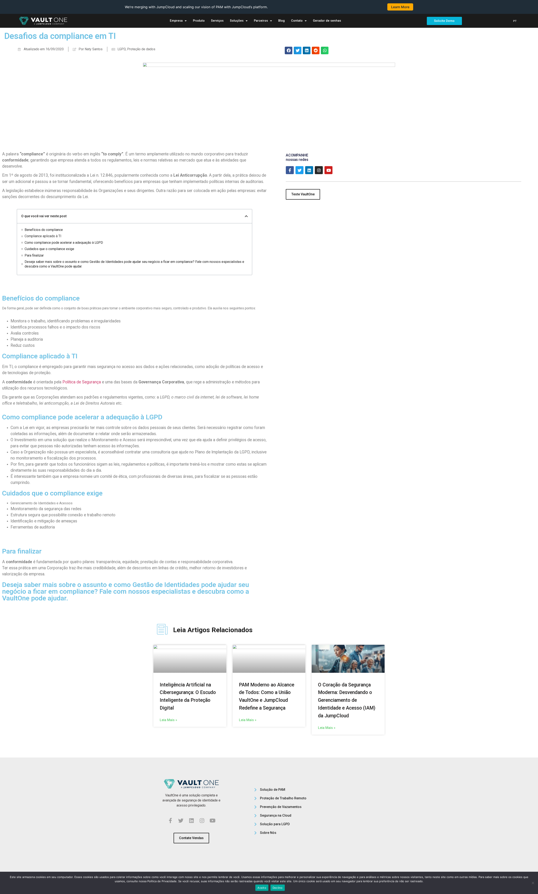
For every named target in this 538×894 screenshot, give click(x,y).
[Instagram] (319, 170)
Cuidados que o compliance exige (49, 249)
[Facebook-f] (290, 170)
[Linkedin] (309, 170)
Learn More (400, 7)
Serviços (217, 21)
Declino (278, 887)
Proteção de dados (141, 49)
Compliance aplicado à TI (43, 236)
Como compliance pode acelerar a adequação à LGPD (64, 243)
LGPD (121, 49)
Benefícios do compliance (44, 230)
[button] (288, 50)
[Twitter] (299, 170)
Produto (199, 21)
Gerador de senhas (327, 21)
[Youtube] (328, 170)
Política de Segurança (81, 382)
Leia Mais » (168, 720)
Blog (281, 21)
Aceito (261, 887)
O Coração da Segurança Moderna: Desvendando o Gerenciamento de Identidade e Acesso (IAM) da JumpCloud (346, 700)
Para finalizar (34, 255)
